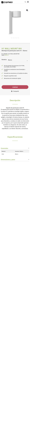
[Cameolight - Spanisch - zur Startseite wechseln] (7, 2)
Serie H (7, 55)
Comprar (15, 87)
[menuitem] (25, 2)
